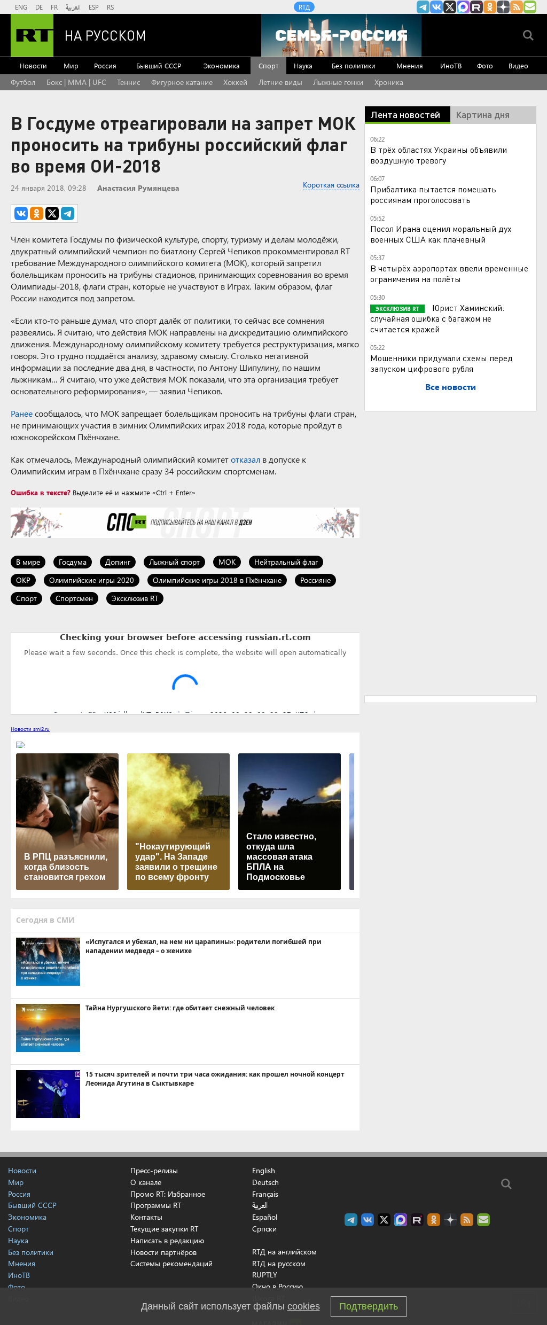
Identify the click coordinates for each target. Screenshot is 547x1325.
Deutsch (265, 1182)
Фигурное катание (182, 82)
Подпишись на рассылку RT (529, 7)
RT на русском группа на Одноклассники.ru (489, 7)
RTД (304, 7)
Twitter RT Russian (449, 7)
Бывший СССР (158, 65)
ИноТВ (451, 65)
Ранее (22, 413)
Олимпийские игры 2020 (91, 580)
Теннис (128, 82)
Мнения (409, 65)
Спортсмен (74, 598)
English (263, 1170)
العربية (73, 7)
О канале (145, 1182)
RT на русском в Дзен (503, 7)
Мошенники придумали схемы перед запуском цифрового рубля (441, 363)
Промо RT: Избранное (167, 1194)
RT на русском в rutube (476, 7)
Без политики (354, 65)
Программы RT (155, 1205)
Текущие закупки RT (164, 1228)
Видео (518, 65)
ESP (94, 7)
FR (54, 7)
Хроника (388, 82)
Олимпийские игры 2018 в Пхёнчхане (217, 580)
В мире (28, 562)
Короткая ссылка (331, 185)
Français (265, 1194)
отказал (245, 459)
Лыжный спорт (174, 562)
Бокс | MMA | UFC (76, 82)
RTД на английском (284, 1251)
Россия (105, 65)
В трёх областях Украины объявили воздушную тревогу (438, 155)
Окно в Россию (277, 1286)
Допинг (117, 562)
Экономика (222, 65)
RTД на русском (279, 1263)
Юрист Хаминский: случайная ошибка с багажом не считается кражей (437, 318)
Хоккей (235, 82)
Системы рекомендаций (171, 1263)
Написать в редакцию (167, 1240)
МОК (227, 562)
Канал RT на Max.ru (463, 7)
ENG (21, 7)
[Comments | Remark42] (185, 673)
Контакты (146, 1217)
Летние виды (280, 82)
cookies (303, 1306)
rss (516, 7)
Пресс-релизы (154, 1170)
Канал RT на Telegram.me (423, 7)
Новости (33, 65)
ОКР (23, 580)
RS (110, 7)
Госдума (73, 562)
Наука (303, 65)
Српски (264, 1229)
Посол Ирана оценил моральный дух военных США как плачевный (441, 234)
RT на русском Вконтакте (436, 7)
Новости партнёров (163, 1252)
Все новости (450, 386)
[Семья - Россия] (341, 35)
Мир (71, 65)
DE (39, 7)
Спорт (268, 65)
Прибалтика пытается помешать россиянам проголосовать (433, 194)
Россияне (315, 580)
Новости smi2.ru (30, 728)
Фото (485, 65)
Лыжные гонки (338, 82)
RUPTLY (264, 1274)
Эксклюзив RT (135, 598)
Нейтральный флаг (286, 562)
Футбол (23, 82)
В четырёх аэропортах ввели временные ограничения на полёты (449, 273)
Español (264, 1217)
